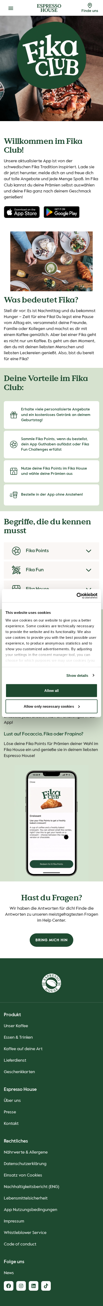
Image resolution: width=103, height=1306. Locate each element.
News (9, 1273)
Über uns (12, 1101)
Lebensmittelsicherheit (26, 1198)
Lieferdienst (15, 1060)
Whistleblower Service (25, 1233)
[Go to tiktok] (46, 1286)
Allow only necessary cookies (49, 706)
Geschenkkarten (19, 1072)
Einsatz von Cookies (23, 1175)
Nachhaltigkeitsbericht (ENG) (31, 1187)
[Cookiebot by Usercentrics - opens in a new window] (76, 596)
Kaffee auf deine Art (23, 1049)
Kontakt (11, 1123)
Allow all (51, 691)
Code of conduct (20, 1244)
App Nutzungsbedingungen (30, 1210)
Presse (10, 1112)
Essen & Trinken (18, 1037)
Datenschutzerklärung (25, 1164)
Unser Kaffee (16, 1026)
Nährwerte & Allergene (26, 1152)
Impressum (14, 1221)
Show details (77, 675)
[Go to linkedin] (33, 1286)
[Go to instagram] (21, 1286)
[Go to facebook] (8, 1286)
